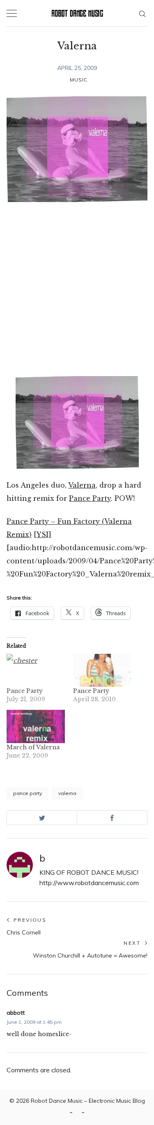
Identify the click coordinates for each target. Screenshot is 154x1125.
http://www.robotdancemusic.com (89, 883)
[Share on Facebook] (112, 817)
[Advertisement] (77, 289)
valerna (67, 793)
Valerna (82, 485)
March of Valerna (33, 747)
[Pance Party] (36, 670)
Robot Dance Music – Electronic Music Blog (88, 1100)
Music (79, 80)
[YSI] (42, 534)
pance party (27, 793)
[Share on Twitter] (42, 817)
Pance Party (90, 498)
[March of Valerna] (36, 726)
